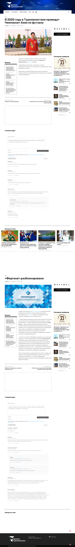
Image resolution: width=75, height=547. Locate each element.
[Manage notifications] (70, 544)
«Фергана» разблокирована (12, 101)
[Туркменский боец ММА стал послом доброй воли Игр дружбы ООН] (9, 235)
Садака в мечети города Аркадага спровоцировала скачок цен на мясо (10, 68)
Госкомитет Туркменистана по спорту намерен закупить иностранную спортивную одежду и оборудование (46, 245)
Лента (7, 80)
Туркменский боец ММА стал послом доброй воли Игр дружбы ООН (9, 244)
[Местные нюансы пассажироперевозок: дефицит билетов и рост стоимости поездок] (56, 109)
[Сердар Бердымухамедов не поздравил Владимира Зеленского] (56, 96)
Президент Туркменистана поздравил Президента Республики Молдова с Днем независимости (62, 73)
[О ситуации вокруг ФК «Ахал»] (65, 235)
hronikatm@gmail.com (37, 538)
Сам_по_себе (17, 201)
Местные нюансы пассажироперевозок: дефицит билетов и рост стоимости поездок (11, 90)
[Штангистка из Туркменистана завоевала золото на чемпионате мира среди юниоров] (28, 235)
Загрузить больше (62, 114)
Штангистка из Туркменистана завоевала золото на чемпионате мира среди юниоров (28, 245)
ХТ (6, 72)
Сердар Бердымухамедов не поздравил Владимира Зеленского (10, 76)
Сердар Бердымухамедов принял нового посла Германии (10, 83)
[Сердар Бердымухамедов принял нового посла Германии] (56, 103)
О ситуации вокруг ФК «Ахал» (63, 243)
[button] (68, 12)
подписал (29, 62)
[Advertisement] (28, 115)
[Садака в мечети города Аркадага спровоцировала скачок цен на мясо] (56, 81)
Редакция (7, 25)
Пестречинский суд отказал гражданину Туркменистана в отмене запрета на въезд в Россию (63, 88)
